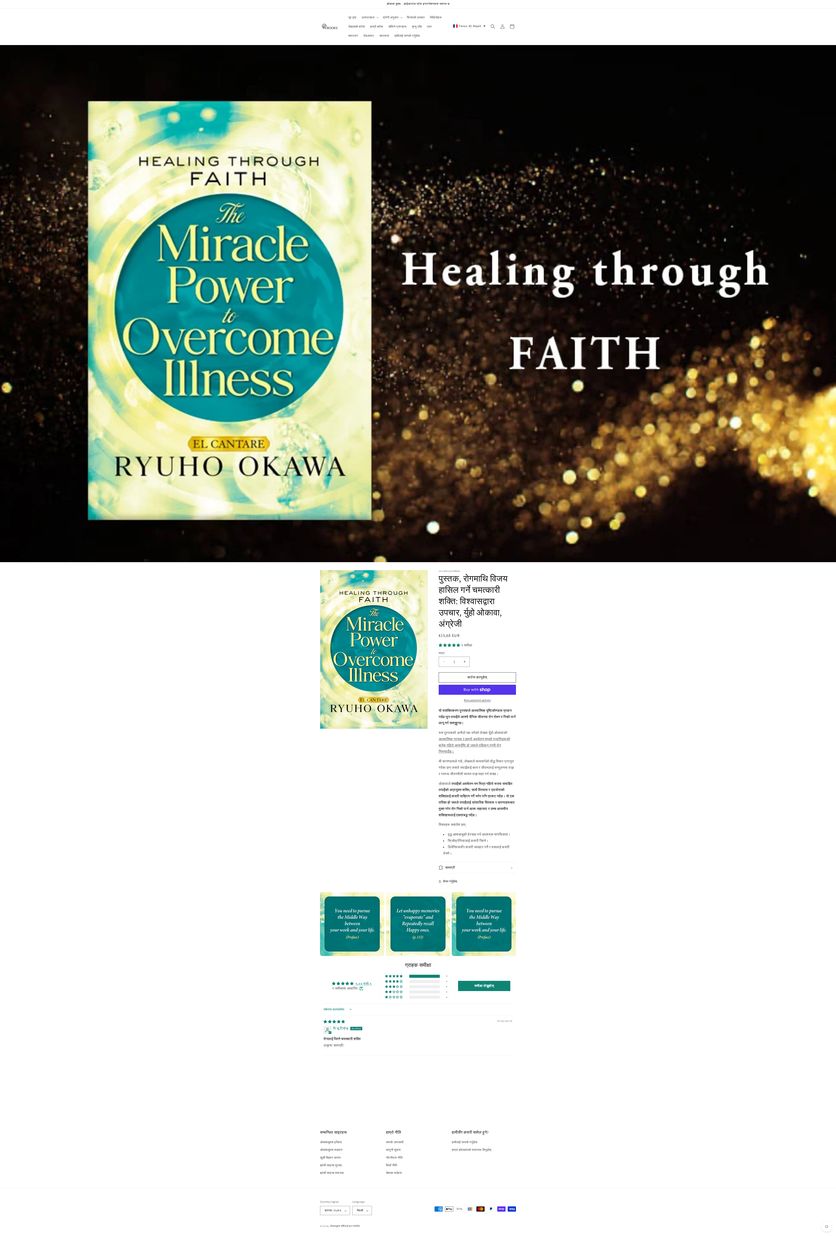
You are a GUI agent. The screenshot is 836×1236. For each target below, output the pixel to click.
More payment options (477, 700)
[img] (334, 1021)
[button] (369, 17)
